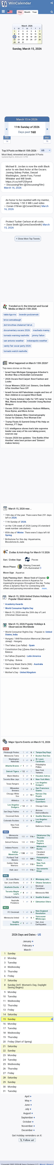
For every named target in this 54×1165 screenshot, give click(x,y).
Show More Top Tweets (28, 238)
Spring (8, 535)
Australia (38, 664)
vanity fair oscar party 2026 (17, 346)
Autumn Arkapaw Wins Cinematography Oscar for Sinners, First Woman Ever (25, 416)
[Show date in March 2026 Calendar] (27, 38)
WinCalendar (20, 3)
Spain (32, 645)
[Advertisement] (27, 85)
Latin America (34, 656)
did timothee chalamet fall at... (19, 325)
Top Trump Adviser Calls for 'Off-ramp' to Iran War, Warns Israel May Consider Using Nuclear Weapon (28, 402)
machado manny (41, 330)
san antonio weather (14, 340)
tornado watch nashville (15, 351)
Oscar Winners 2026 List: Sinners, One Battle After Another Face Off (27, 386)
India (15, 634)
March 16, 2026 (12, 187)
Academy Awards (14, 604)
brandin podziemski (29, 314)
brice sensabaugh (12, 320)
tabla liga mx (10, 314)
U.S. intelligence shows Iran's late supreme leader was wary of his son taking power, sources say (26, 431)
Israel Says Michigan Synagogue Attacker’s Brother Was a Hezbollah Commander (26, 373)
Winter (20, 532)
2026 (14, 517)
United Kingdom (28, 672)
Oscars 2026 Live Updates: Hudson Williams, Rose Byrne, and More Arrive (27, 409)
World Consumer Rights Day (19, 608)
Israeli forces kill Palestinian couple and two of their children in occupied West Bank (28, 393)
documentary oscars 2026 (17, 330)
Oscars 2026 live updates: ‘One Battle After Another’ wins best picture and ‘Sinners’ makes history (27, 440)
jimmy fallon (38, 335)
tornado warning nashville (16, 335)
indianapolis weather (37, 340)
